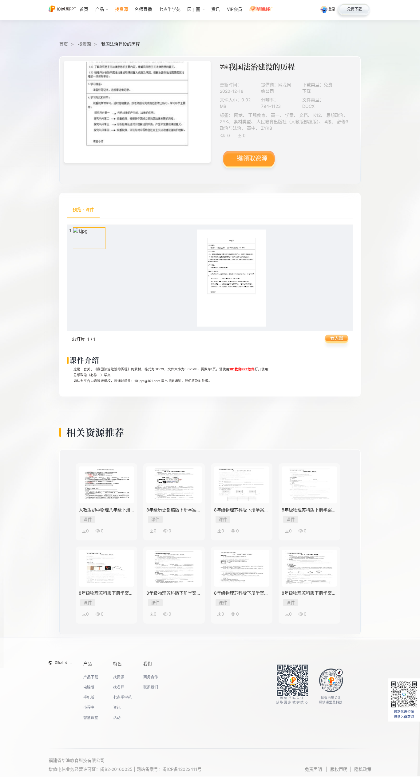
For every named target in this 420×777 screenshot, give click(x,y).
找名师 (118, 687)
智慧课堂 (90, 717)
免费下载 (354, 9)
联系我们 (150, 687)
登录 (331, 9)
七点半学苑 (122, 697)
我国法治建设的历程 (120, 44)
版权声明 (338, 769)
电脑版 (88, 687)
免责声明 (314, 769)
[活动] (261, 10)
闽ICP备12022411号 (182, 769)
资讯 (117, 707)
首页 (63, 44)
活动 (117, 717)
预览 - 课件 (83, 209)
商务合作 (150, 677)
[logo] (62, 10)
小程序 (88, 707)
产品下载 (90, 677)
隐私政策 (362, 769)
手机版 (88, 697)
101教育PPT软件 (242, 369)
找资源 (84, 44)
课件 (87, 519)
